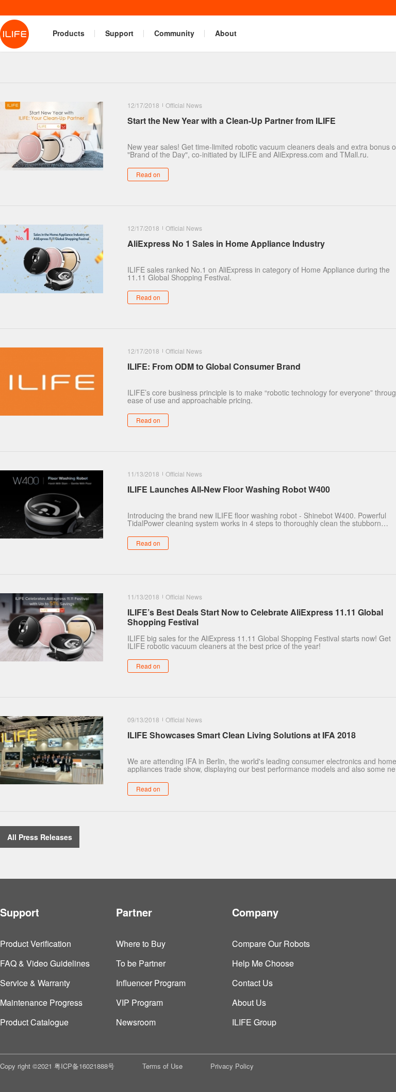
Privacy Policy (232, 1066)
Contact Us (252, 983)
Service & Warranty (35, 983)
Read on (148, 174)
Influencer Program (151, 983)
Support (119, 33)
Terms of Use (162, 1066)
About (226, 33)
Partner (134, 912)
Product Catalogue (34, 1022)
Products (69, 33)
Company (255, 912)
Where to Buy (141, 943)
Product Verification (35, 943)
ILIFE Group (254, 1022)
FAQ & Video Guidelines (45, 963)
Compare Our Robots (271, 943)
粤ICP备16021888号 (84, 1066)
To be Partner (141, 963)
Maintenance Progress (41, 1002)
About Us (249, 1002)
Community (174, 33)
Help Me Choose (263, 963)
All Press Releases (39, 837)
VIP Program (139, 1002)
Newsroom (136, 1022)
